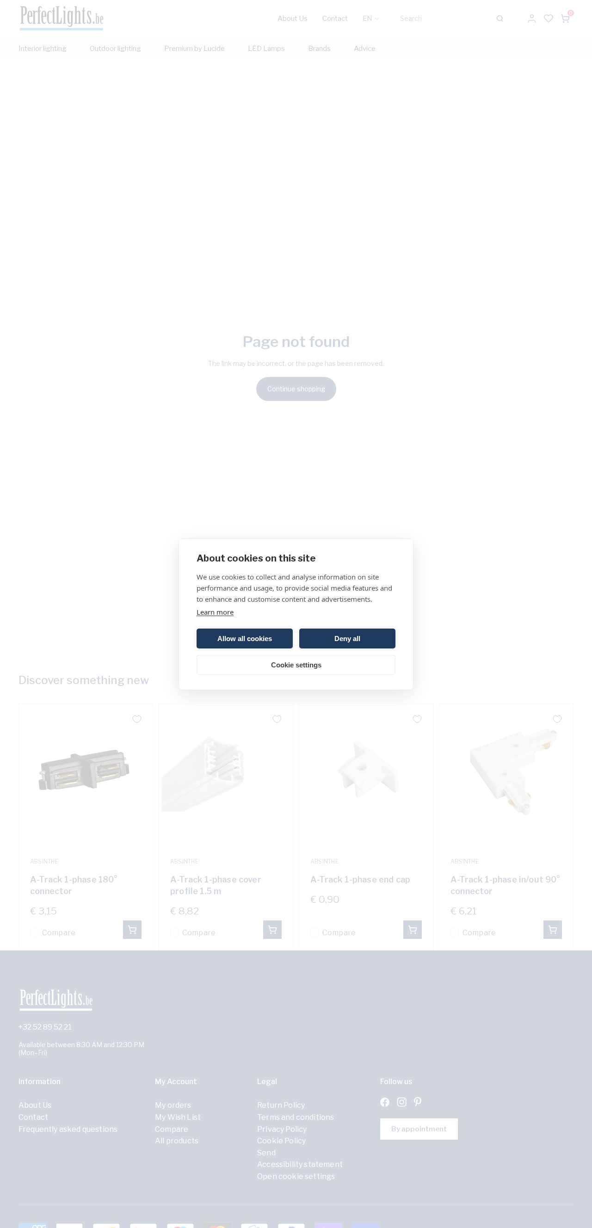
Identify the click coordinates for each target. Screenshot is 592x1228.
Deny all (347, 638)
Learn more (215, 612)
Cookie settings (296, 664)
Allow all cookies (244, 638)
